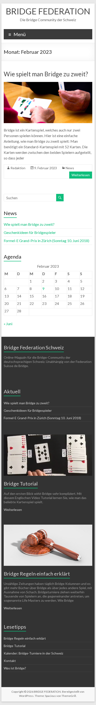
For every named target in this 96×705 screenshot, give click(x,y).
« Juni (8, 323)
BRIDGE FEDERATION (48, 11)
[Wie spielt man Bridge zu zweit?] (48, 84)
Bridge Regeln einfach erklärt (37, 573)
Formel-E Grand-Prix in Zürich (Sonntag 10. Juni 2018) (46, 240)
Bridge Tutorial (21, 483)
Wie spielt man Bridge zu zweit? (46, 74)
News (70, 168)
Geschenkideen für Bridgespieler (30, 232)
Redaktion (17, 168)
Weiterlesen (81, 175)
